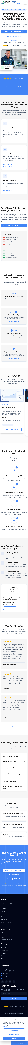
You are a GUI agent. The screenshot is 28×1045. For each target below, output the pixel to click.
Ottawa (3, 937)
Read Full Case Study (11, 429)
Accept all (14, 1038)
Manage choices (14, 1030)
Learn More (6, 140)
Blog (2, 958)
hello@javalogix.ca (7, 976)
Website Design (5, 914)
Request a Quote (14, 874)
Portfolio (3, 953)
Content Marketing (6, 922)
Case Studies (4, 950)
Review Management (6, 919)
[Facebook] (2, 981)
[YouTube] (14, 981)
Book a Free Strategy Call (13, 31)
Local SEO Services (7, 166)
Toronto (3, 932)
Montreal (3, 935)
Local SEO (3, 911)
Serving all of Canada (8, 971)
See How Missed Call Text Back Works (13, 225)
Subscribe (14, 998)
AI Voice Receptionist (6, 903)
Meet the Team (8, 608)
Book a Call (20, 1043)
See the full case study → (14, 303)
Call (6, 1043)
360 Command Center (6, 906)
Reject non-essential (14, 1034)
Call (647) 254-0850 (15, 879)
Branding (3, 917)
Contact (3, 961)
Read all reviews (13, 727)
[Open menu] (25, 2)
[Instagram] (6, 981)
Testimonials (4, 956)
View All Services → (6, 925)
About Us (3, 947)
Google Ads (4, 908)
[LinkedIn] (10, 981)
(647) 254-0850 (18, 2)
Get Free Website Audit (14, 36)
